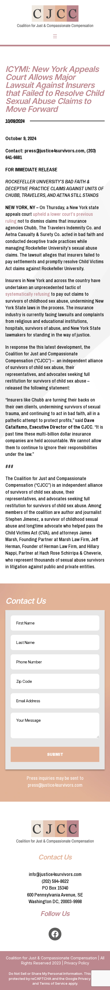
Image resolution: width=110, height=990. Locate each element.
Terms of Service (54, 983)
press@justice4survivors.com (55, 785)
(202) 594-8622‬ (55, 881)
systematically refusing (27, 294)
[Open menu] (55, 36)
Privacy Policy (76, 963)
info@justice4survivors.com (55, 874)
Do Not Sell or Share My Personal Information (45, 973)
